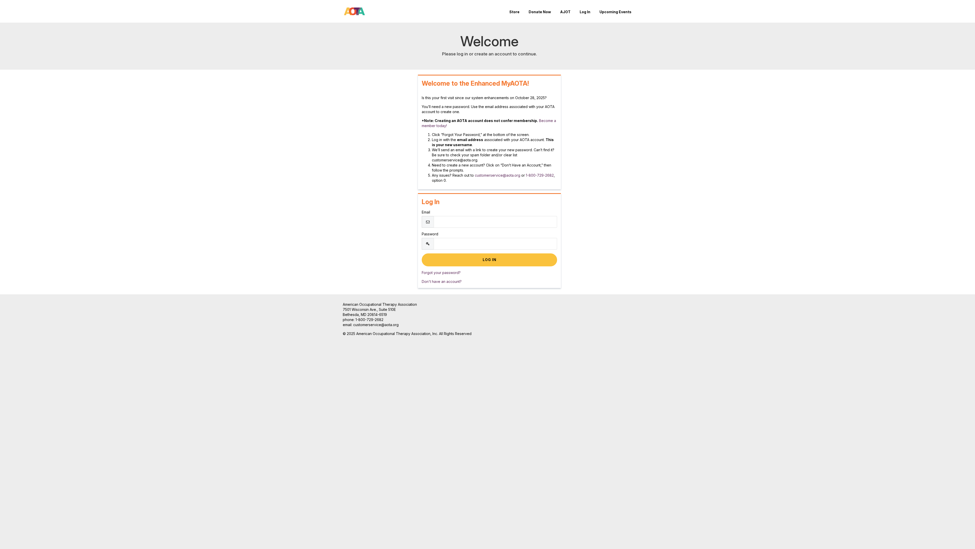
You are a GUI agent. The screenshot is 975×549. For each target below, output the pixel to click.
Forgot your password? (441, 272)
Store (514, 12)
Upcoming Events (615, 12)
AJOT (565, 12)
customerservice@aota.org (497, 175)
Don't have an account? (442, 281)
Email (426, 212)
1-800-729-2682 (540, 175)
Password (430, 234)
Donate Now (540, 12)
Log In (585, 12)
